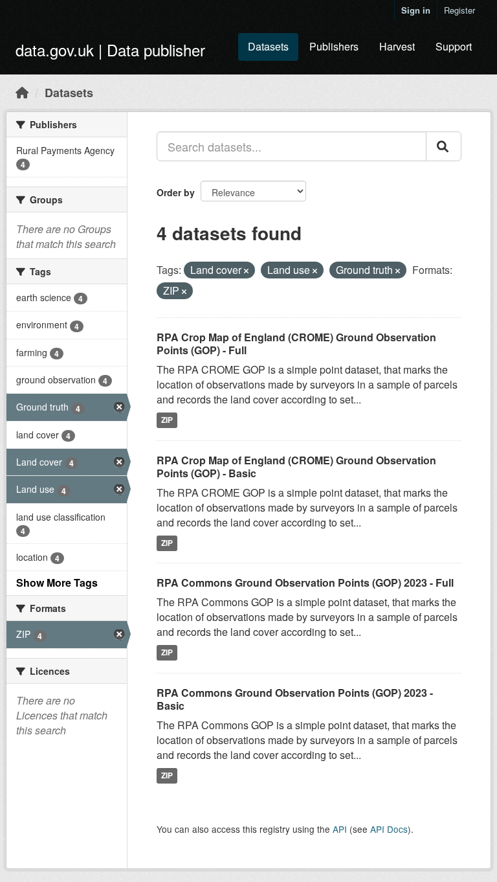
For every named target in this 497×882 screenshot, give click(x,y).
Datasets (268, 46)
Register (459, 10)
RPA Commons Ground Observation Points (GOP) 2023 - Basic (295, 699)
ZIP (167, 420)
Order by (176, 192)
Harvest (397, 46)
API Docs (389, 828)
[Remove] (246, 271)
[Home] (22, 92)
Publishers (334, 46)
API (340, 828)
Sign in (415, 10)
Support (454, 46)
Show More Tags (57, 582)
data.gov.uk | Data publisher (110, 49)
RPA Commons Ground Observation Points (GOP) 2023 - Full (305, 582)
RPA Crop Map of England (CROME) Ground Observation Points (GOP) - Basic (296, 467)
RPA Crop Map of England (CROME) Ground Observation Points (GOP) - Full (296, 344)
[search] (443, 146)
